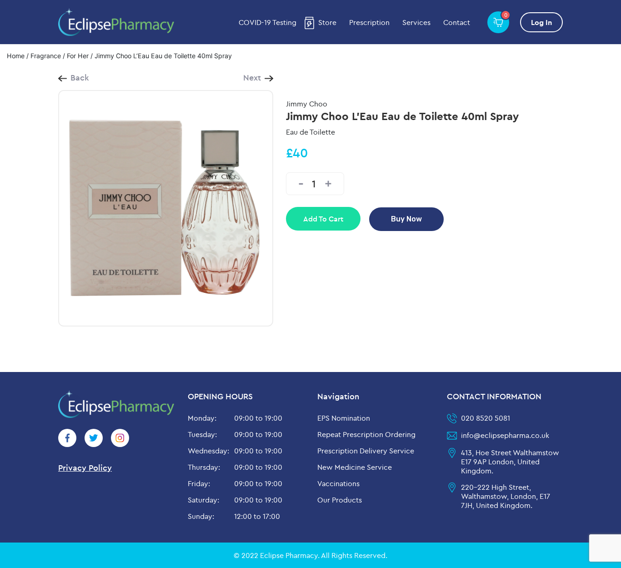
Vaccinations (338, 483)
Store (327, 22)
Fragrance (45, 56)
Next (252, 77)
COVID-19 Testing (267, 22)
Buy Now (406, 219)
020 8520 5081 (485, 417)
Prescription (369, 22)
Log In (541, 22)
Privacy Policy (85, 467)
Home (16, 56)
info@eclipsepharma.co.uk (505, 435)
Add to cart (323, 218)
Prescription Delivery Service (365, 450)
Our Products (339, 499)
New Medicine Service (354, 467)
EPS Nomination (343, 417)
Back (79, 77)
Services (416, 22)
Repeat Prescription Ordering (366, 434)
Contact (456, 22)
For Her (78, 56)
